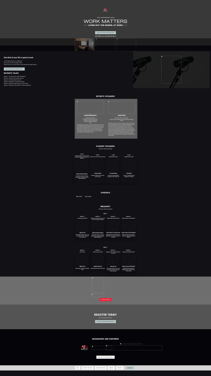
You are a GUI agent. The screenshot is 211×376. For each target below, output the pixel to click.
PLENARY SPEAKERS (100, 367)
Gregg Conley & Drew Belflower (128, 232)
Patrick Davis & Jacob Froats (113, 232)
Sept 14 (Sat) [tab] (88, 196)
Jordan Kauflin (97, 173)
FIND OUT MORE (106, 299)
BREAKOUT (119, 367)
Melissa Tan (82, 266)
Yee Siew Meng (113, 173)
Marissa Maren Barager (82, 174)
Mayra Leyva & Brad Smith (128, 266)
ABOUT (77, 367)
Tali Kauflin (129, 173)
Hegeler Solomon (98, 266)
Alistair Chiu (82, 232)
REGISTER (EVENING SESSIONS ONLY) (105, 32)
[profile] (82, 172)
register (130, 367)
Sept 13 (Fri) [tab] (79, 196)
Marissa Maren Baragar (97, 232)
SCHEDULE (111, 367)
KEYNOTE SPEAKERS (87, 367)
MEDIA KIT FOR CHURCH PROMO (105, 357)
